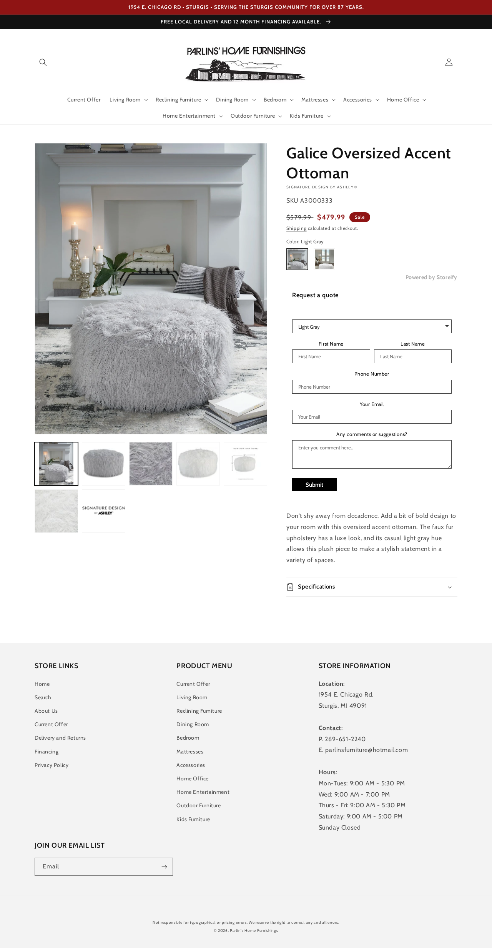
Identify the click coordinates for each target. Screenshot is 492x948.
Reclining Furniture (199, 710)
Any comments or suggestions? (371, 434)
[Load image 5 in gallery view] (198, 464)
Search (43, 697)
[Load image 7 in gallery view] (56, 511)
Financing (46, 751)
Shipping (296, 228)
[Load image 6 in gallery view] (245, 464)
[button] (43, 62)
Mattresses (189, 751)
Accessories (190, 765)
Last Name (413, 344)
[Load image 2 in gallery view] (103, 464)
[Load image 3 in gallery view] (151, 464)
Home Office (192, 778)
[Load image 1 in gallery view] (56, 464)
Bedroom (187, 737)
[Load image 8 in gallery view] (103, 511)
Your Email (372, 404)
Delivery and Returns (60, 737)
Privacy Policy (51, 765)
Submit (314, 484)
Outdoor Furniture (198, 805)
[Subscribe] (164, 867)
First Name (331, 344)
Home (42, 683)
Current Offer (51, 724)
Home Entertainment (202, 791)
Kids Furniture (193, 819)
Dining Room (192, 724)
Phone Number (371, 374)
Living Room (192, 697)
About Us (46, 710)
